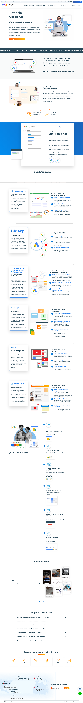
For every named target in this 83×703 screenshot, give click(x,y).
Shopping (54, 180)
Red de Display (63, 180)
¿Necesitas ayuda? (77, 1)
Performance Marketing (40, 5)
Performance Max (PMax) (30, 180)
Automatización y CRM (76, 5)
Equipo (21, 1)
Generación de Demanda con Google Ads (43, 180)
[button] (39, 601)
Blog (6, 1)
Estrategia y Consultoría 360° (29, 5)
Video (58, 180)
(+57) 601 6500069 (68, 1)
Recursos (10, 1)
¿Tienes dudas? (16, 39)
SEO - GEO (56, 5)
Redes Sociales (50, 5)
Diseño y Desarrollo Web (65, 5)
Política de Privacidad (8, 701)
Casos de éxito (16, 1)
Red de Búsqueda (20, 180)
